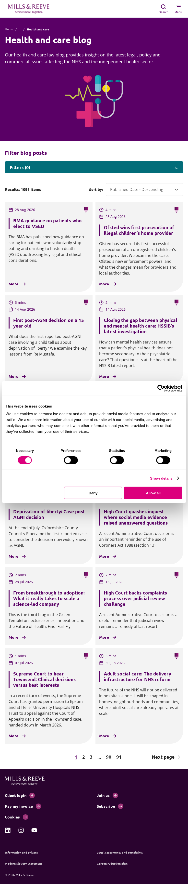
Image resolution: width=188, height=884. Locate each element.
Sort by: (96, 189)
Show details (161, 478)
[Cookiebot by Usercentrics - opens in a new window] (161, 388)
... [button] (99, 757)
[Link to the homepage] (31, 8)
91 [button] (119, 757)
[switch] (71, 460)
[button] (27, 757)
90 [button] (108, 757)
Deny (93, 493)
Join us (103, 795)
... (20, 29)
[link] (8, 830)
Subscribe (106, 806)
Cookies (12, 816)
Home (9, 29)
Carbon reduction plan (112, 863)
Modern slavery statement (23, 863)
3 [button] (91, 757)
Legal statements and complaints (120, 852)
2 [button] (83, 757)
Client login (15, 795)
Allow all (153, 493)
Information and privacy (21, 852)
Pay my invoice (19, 806)
